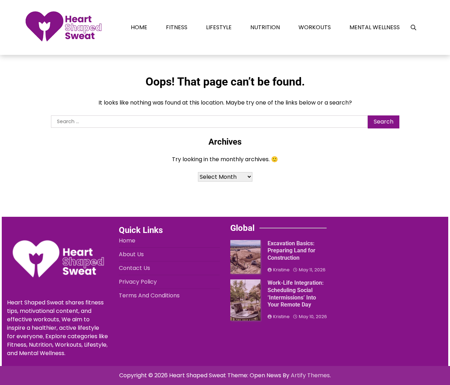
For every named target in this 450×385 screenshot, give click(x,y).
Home (139, 27)
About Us (131, 254)
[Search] (413, 27)
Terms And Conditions (149, 295)
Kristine (281, 270)
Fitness (176, 27)
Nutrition (265, 27)
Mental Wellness (374, 27)
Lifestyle (219, 27)
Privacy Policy (138, 282)
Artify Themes (310, 375)
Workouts (314, 27)
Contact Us (134, 268)
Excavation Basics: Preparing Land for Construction (291, 250)
